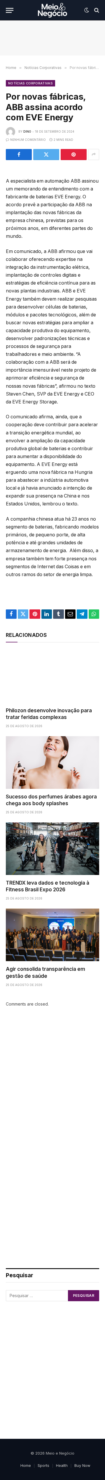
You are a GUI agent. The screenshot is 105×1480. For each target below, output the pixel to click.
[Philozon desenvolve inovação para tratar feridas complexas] (52, 676)
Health (62, 1465)
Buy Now (82, 1465)
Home (25, 1465)
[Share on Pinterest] (74, 154)
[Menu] (9, 10)
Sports (43, 1465)
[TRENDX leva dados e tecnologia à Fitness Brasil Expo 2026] (52, 848)
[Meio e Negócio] (52, 10)
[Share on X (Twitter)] (46, 154)
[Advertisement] (52, 1080)
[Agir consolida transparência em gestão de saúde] (52, 935)
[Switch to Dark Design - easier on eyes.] (86, 10)
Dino (27, 131)
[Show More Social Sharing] (93, 154)
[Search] (96, 10)
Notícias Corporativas (30, 83)
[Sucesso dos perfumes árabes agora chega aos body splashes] (52, 762)
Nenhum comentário (28, 139)
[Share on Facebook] (19, 154)
